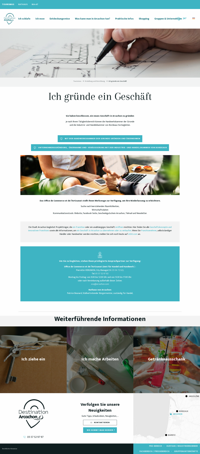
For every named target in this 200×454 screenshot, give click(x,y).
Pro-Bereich (155, 446)
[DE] (194, 18)
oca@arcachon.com (100, 284)
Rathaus (23, 4)
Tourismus (8, 4)
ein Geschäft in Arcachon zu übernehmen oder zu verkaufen (104, 230)
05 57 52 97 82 (101, 273)
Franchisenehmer (149, 230)
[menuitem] (9, 19)
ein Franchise (79, 227)
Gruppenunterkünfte (186, 451)
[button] (194, 18)
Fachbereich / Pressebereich (154, 451)
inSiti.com (132, 234)
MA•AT (35, 4)
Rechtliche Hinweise (9, 448)
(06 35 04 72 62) (116, 270)
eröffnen (119, 227)
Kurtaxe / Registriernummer (182, 446)
